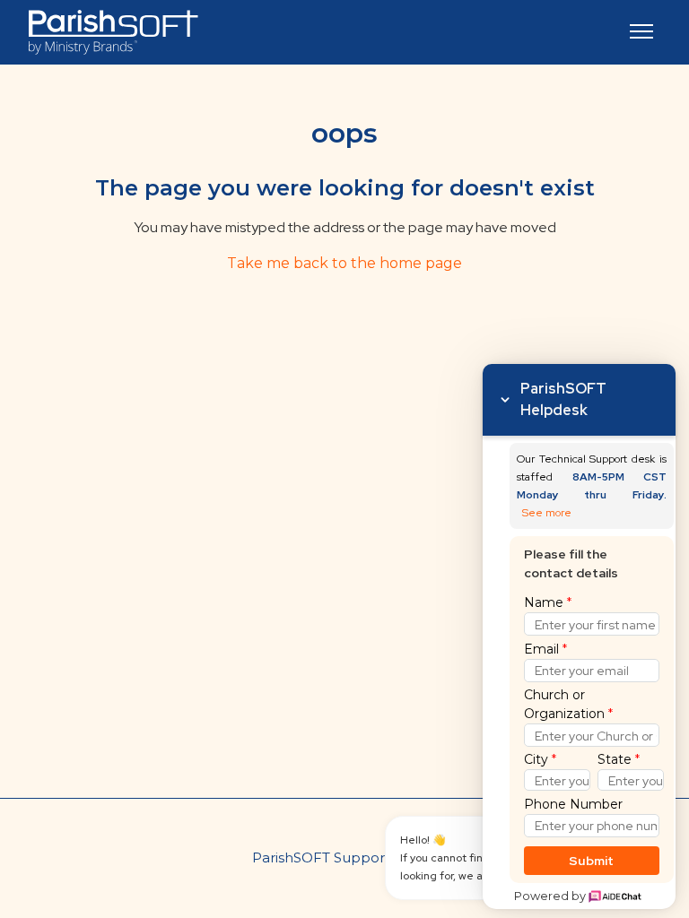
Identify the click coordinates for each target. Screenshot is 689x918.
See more (546, 513)
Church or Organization (568, 704)
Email (545, 649)
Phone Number (573, 804)
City (540, 759)
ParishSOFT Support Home (345, 857)
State (618, 759)
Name (547, 602)
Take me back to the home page (344, 263)
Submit (592, 861)
